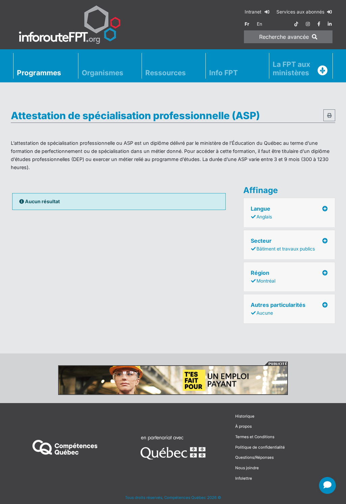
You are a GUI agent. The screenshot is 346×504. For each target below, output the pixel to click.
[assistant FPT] (327, 485)
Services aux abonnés (301, 12)
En (259, 24)
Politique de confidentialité (260, 447)
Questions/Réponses (254, 457)
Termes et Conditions (254, 436)
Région (263, 276)
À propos (243, 426)
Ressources (165, 73)
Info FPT (223, 73)
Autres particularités (278, 308)
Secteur (283, 244)
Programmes (39, 73)
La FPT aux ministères (291, 68)
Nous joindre (247, 468)
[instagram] (308, 24)
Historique (244, 416)
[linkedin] (330, 24)
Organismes (102, 73)
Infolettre (243, 478)
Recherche (284, 36)
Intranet (254, 12)
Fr (247, 24)
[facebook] (318, 24)
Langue (261, 212)
